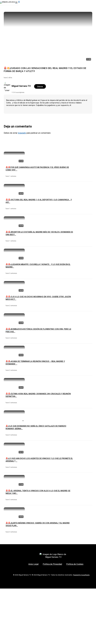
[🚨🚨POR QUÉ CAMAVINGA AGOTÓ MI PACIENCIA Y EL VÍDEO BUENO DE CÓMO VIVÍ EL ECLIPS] (14, 158)
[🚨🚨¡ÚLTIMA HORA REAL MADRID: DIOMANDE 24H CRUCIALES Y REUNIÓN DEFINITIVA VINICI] (14, 384)
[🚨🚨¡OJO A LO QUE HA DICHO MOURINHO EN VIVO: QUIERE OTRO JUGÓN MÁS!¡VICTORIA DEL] (14, 287)
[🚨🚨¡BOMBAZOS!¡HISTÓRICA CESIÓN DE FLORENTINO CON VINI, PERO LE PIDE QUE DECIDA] (14, 319)
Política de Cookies (74, 564)
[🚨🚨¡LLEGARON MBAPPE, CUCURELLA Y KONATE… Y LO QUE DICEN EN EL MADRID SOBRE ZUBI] (14, 255)
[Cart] (17, 2)
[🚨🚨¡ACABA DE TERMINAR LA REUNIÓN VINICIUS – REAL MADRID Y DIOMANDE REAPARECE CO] (14, 352)
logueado (22, 133)
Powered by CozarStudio (81, 575)
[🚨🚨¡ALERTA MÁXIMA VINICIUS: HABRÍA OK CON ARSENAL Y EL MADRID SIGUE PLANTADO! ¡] (14, 513)
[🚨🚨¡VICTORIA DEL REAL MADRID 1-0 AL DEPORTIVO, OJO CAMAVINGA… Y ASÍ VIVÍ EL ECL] (14, 190)
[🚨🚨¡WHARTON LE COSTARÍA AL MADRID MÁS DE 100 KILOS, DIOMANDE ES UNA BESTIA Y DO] (14, 222)
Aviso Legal (33, 564)
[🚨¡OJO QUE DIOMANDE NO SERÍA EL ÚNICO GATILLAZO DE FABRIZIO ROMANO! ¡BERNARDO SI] (14, 416)
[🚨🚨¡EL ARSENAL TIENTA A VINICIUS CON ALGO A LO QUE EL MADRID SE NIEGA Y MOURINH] (14, 481)
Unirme (40, 86)
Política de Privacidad (52, 564)
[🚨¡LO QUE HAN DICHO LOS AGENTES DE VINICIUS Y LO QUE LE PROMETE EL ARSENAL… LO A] (14, 449)
